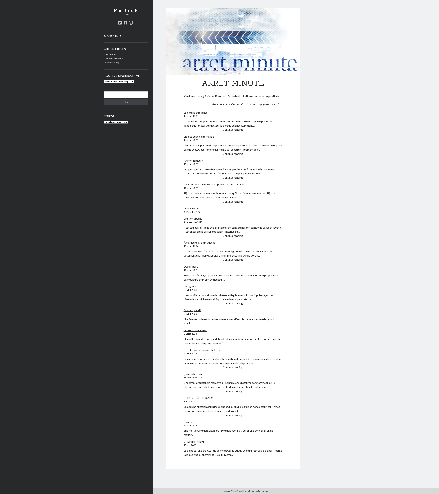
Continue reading (233, 129)
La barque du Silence (195, 112)
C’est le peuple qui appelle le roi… (203, 349)
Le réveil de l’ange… (113, 62)
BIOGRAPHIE (112, 36)
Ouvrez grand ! (192, 310)
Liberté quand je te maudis (199, 136)
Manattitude (126, 10)
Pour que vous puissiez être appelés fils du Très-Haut (214, 184)
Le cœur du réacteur (195, 330)
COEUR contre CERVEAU (199, 397)
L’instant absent (193, 218)
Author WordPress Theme (236, 491)
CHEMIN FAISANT (195, 441)
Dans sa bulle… (192, 208)
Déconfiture (191, 266)
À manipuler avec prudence (199, 242)
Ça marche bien (193, 374)
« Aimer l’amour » (194, 160)
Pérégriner (190, 286)
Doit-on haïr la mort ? (113, 58)
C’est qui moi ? (110, 54)
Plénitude (189, 421)
